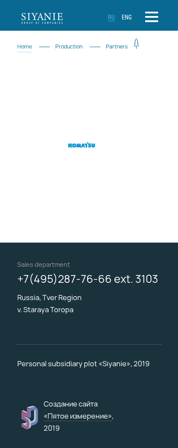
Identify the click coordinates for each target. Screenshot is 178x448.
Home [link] (24, 46)
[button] (153, 17)
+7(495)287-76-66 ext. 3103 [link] (87, 279)
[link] (51, 17)
